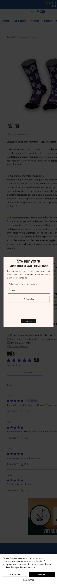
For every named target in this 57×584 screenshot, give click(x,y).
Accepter (42, 574)
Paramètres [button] (28, 579)
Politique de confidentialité (23, 567)
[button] (28, 321)
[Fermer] (52, 557)
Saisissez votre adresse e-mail (23, 284)
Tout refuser (15, 574)
